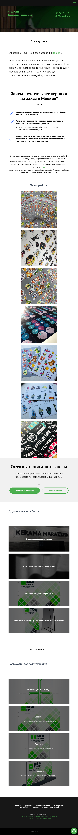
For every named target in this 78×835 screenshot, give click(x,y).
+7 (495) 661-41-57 (61, 12)
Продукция (28, 806)
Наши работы (58, 806)
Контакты (35, 808)
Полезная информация (50, 808)
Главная (18, 806)
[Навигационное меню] (74, 3)
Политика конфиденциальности (39, 818)
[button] (55, 491)
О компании (23, 808)
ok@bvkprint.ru (62, 16)
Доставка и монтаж (43, 806)
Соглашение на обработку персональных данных (39, 816)
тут (43, 167)
